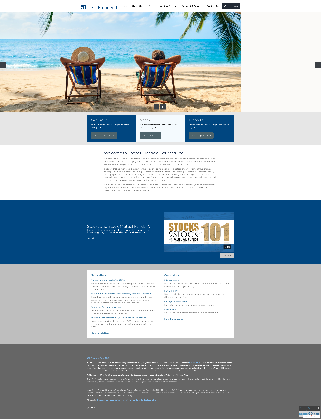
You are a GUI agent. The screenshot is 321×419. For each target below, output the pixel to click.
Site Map (91, 408)
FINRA (192, 362)
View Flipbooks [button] (200, 135)
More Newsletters (101, 333)
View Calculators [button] (103, 135)
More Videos (93, 238)
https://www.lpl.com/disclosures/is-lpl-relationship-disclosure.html (127, 400)
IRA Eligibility (171, 291)
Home (124, 6)
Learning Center (167, 6)
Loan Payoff (170, 309)
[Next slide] (318, 65)
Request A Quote (191, 6)
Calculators (171, 275)
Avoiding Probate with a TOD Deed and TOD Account (118, 318)
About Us (137, 6)
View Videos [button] (149, 135)
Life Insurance (171, 280)
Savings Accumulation (175, 301)
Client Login (231, 6)
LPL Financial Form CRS (98, 358)
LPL (150, 6)
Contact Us (213, 6)
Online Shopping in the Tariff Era (108, 280)
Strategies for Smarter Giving (106, 307)
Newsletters (98, 275)
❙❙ (163, 107)
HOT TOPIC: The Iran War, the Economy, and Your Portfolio (121, 293)
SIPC (198, 362)
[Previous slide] (3, 65)
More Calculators (173, 319)
